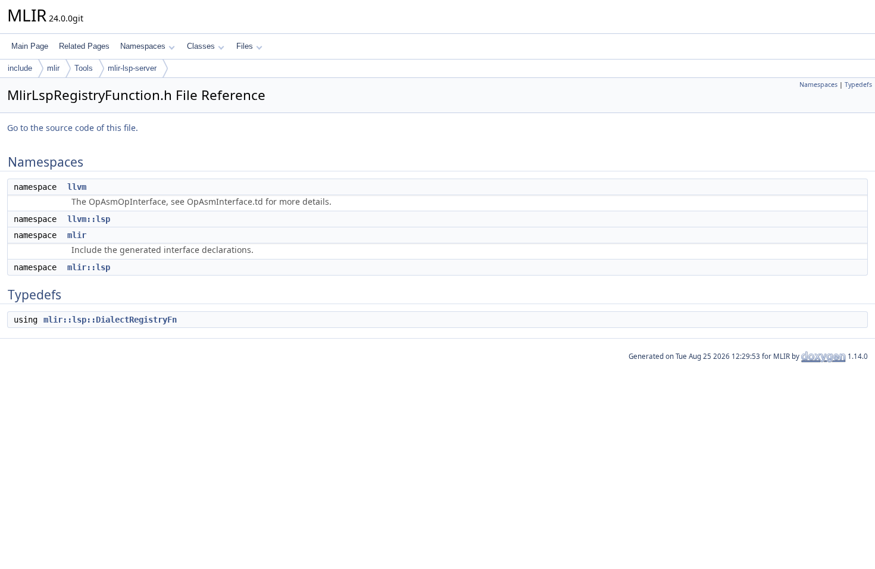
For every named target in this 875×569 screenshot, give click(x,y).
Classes (201, 46)
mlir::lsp (88, 267)
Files (244, 46)
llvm (76, 187)
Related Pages (84, 46)
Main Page (29, 46)
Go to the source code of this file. (72, 127)
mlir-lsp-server (132, 68)
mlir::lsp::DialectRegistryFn (110, 319)
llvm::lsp (88, 219)
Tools (83, 68)
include (20, 68)
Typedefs (858, 84)
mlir (53, 68)
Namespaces (142, 46)
